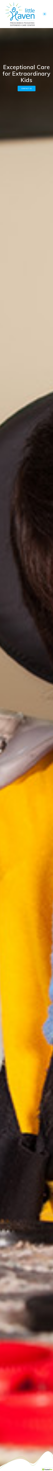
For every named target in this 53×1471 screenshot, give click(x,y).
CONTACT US (26, 88)
